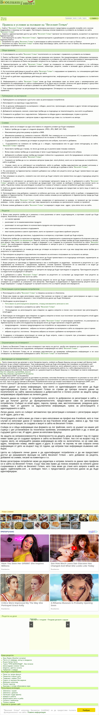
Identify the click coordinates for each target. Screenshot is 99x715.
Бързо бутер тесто (10, 662)
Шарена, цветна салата (12, 668)
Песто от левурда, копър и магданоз (17, 660)
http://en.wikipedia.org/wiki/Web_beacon (15, 372)
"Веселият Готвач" (15, 28)
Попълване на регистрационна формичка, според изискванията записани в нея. (37, 304)
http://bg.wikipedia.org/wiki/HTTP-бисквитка (16, 374)
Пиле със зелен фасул (12, 674)
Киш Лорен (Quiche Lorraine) (14, 658)
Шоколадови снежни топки (13, 666)
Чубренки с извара (10, 670)
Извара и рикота (9, 696)
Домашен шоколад (10, 682)
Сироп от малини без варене (14, 680)
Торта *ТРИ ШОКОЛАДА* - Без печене (18, 664)
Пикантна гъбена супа (12, 676)
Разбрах (86, 709)
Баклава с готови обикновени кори (16, 686)
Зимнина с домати (10, 693)
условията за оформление (22, 240)
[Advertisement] (47, 10)
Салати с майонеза (10, 700)
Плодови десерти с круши (58, 620)
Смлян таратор (9, 684)
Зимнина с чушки (10, 691)
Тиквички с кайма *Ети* (12, 678)
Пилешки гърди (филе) (12, 695)
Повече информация (37, 712)
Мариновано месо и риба (13, 698)
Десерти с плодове (38, 620)
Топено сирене (9, 702)
